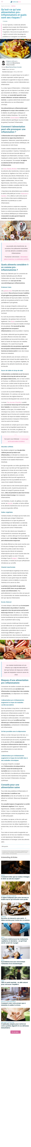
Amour (3, 875)
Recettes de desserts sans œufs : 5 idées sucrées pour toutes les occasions (15, 919)
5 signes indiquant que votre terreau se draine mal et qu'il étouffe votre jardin (15, 898)
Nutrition (13, 6)
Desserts (3, 916)
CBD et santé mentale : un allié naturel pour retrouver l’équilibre (14, 983)
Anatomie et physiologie (7, 1022)
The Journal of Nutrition (14, 402)
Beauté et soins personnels (8, 1001)
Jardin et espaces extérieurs (8, 895)
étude (12, 321)
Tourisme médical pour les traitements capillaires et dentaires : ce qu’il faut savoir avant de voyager (14, 941)
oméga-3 (14, 558)
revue (10, 168)
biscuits (10, 503)
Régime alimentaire (5, 6)
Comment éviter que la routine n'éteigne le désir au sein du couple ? (15, 878)
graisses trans (8, 290)
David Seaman (14, 117)
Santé (2, 937)
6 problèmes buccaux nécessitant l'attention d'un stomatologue (13, 962)
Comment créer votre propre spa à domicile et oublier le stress (13, 1004)
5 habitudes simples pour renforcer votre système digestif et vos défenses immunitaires (15, 1026)
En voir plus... (15, 1032)
